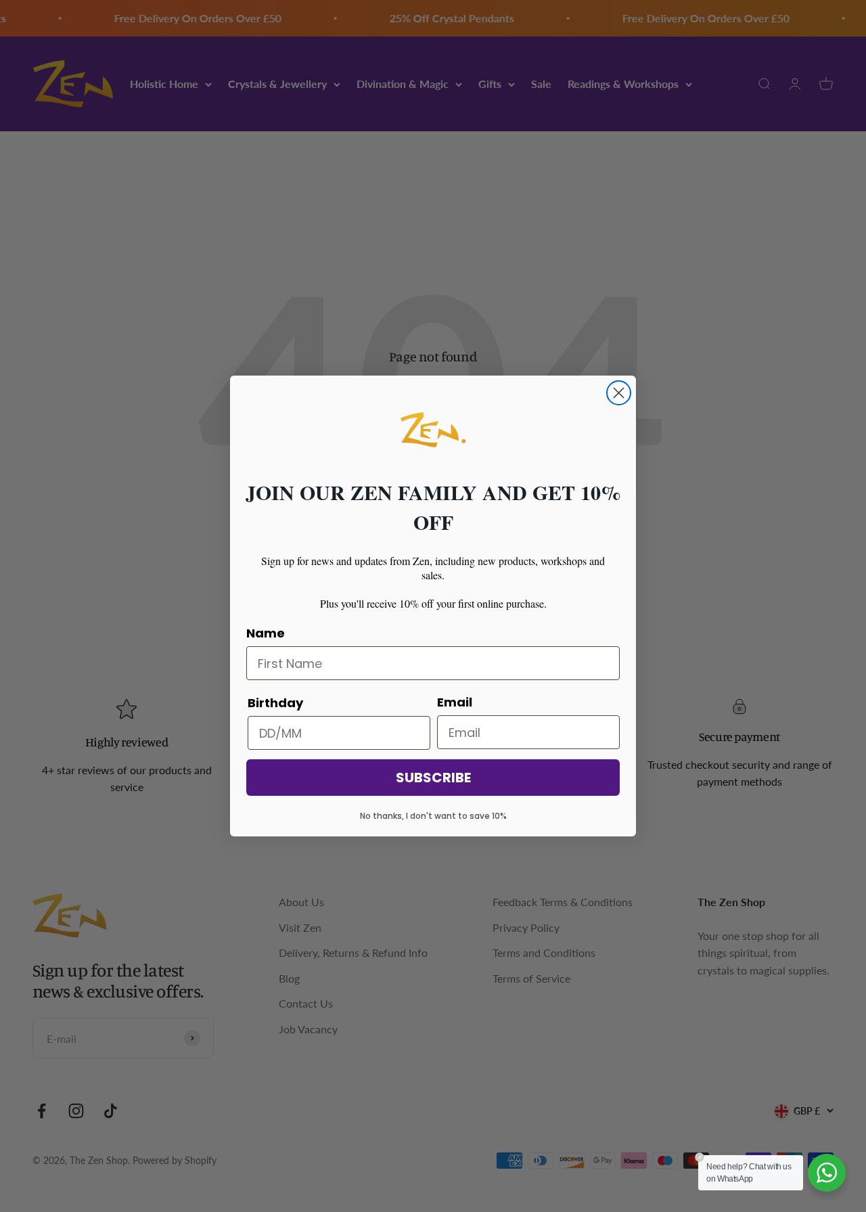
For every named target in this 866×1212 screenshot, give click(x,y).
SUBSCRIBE (433, 777)
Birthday (275, 702)
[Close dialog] (619, 393)
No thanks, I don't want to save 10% (433, 816)
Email (454, 702)
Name (265, 633)
